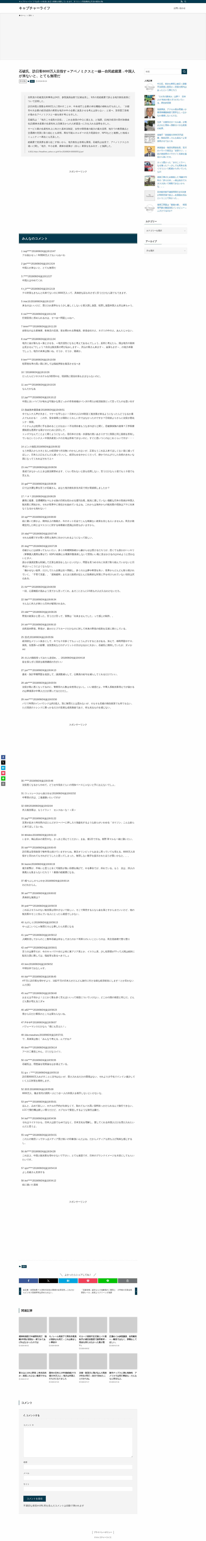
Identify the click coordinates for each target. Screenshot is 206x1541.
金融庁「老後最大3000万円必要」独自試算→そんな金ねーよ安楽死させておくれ (172, 138)
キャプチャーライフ (34, 8)
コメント (28, 1425)
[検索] (185, 1)
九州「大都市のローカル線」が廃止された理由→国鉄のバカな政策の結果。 (172, 125)
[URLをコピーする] (127, 1280)
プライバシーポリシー (103, 1532)
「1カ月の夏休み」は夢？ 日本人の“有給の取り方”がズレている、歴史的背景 (171, 99)
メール (26, 1473)
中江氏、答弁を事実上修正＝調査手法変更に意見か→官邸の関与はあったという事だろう (172, 87)
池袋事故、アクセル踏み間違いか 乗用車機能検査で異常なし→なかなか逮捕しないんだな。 (173, 112)
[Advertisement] (103, 37)
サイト (26, 1484)
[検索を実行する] (184, 71)
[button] (28, 1280)
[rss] (181, 1)
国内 (32, 81)
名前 (25, 1462)
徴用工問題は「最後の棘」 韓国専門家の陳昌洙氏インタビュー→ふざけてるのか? (172, 208)
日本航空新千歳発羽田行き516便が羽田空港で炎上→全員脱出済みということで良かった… (172, 195)
